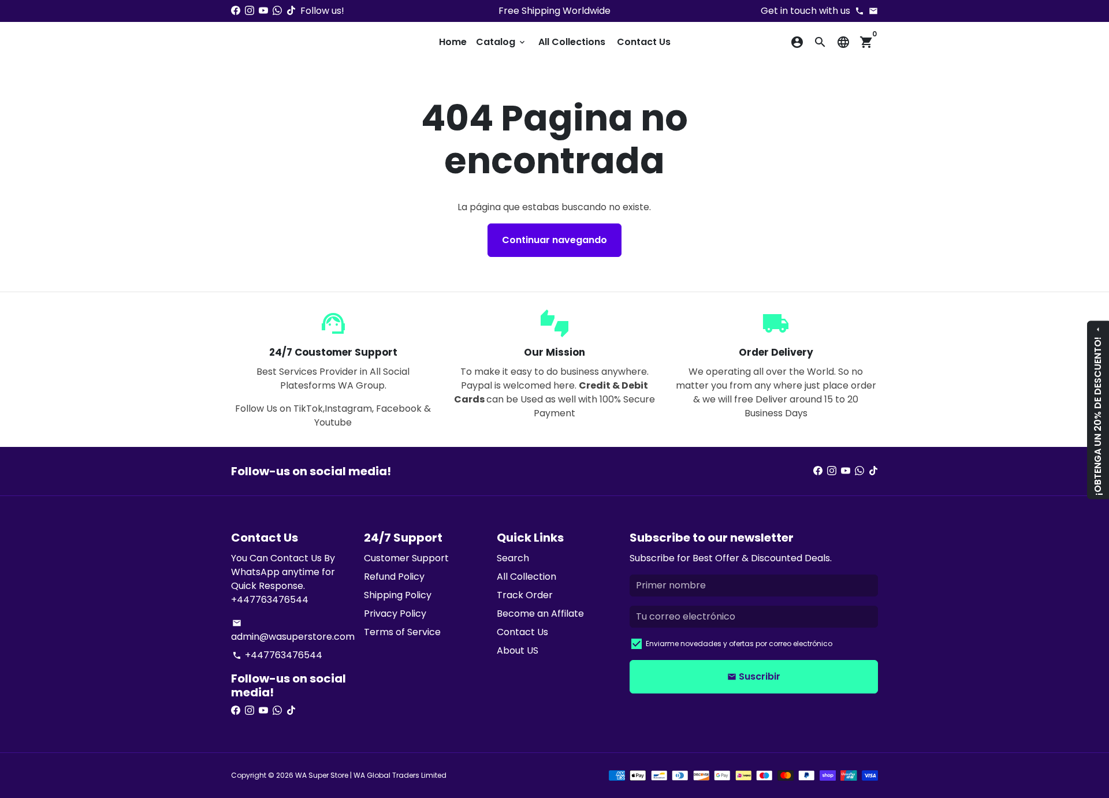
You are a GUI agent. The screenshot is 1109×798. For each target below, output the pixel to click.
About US (517, 650)
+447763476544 (277, 655)
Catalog (501, 42)
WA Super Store (321, 775)
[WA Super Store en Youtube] (263, 10)
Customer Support (406, 558)
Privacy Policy (395, 613)
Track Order (525, 595)
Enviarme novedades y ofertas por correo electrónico (739, 643)
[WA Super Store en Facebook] (235, 10)
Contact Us (644, 42)
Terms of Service (402, 632)
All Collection (526, 576)
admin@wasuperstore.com (293, 630)
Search (513, 558)
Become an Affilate (540, 613)
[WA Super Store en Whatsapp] (277, 10)
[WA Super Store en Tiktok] (291, 10)
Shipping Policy (397, 595)
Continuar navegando (554, 240)
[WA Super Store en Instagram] (249, 10)
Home (453, 42)
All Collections (571, 42)
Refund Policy (394, 576)
